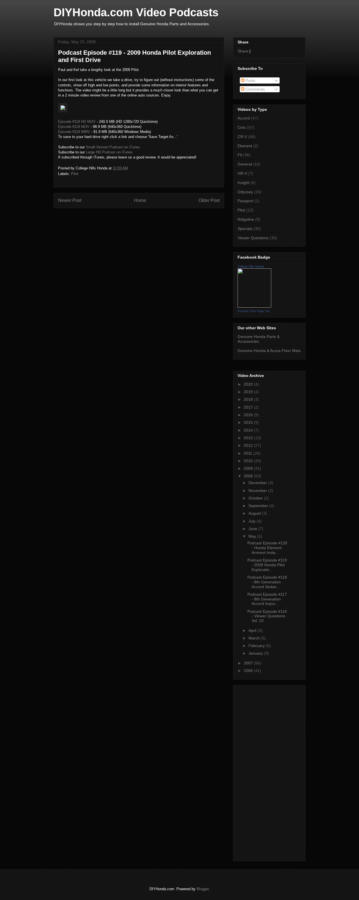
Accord (244, 118)
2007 (249, 663)
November (258, 490)
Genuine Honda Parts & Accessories (259, 339)
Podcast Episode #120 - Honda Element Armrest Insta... (267, 548)
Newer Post (69, 200)
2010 (249, 461)
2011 (248, 453)
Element (245, 146)
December (258, 482)
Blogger (203, 889)
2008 (249, 476)
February (257, 645)
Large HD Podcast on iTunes (109, 152)
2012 (249, 445)
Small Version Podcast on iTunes (113, 147)
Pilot (74, 174)
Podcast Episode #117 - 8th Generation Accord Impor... (267, 599)
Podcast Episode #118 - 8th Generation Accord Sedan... (267, 582)
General (245, 164)
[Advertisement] (254, 771)
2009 (249, 468)
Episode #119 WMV (74, 132)
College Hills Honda (251, 266)
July (252, 521)
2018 (249, 399)
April (252, 630)
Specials (245, 228)
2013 (249, 438)
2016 (249, 415)
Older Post (209, 200)
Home (140, 200)
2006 (249, 670)
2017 (249, 407)
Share (243, 51)
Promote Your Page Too (254, 311)
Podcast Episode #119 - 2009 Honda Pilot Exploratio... (267, 565)
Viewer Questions (253, 238)
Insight (243, 182)
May (252, 536)
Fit (240, 155)
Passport (245, 201)
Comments (254, 89)
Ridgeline (246, 219)
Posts (249, 80)
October (256, 498)
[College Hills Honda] (254, 306)
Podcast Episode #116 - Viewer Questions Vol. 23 (267, 616)
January (256, 653)
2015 (249, 422)
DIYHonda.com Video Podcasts (136, 12)
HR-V (242, 173)
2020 (249, 384)
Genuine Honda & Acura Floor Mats (269, 350)
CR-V (242, 136)
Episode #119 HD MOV (77, 121)
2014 (249, 430)
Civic (242, 127)
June (253, 528)
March (254, 638)
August (255, 513)
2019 (249, 392)
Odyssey (245, 192)
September (258, 505)
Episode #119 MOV (73, 127)
